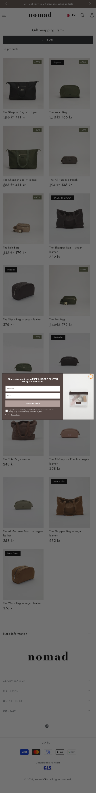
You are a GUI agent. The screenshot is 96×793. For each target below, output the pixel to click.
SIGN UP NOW (33, 404)
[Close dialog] (91, 376)
